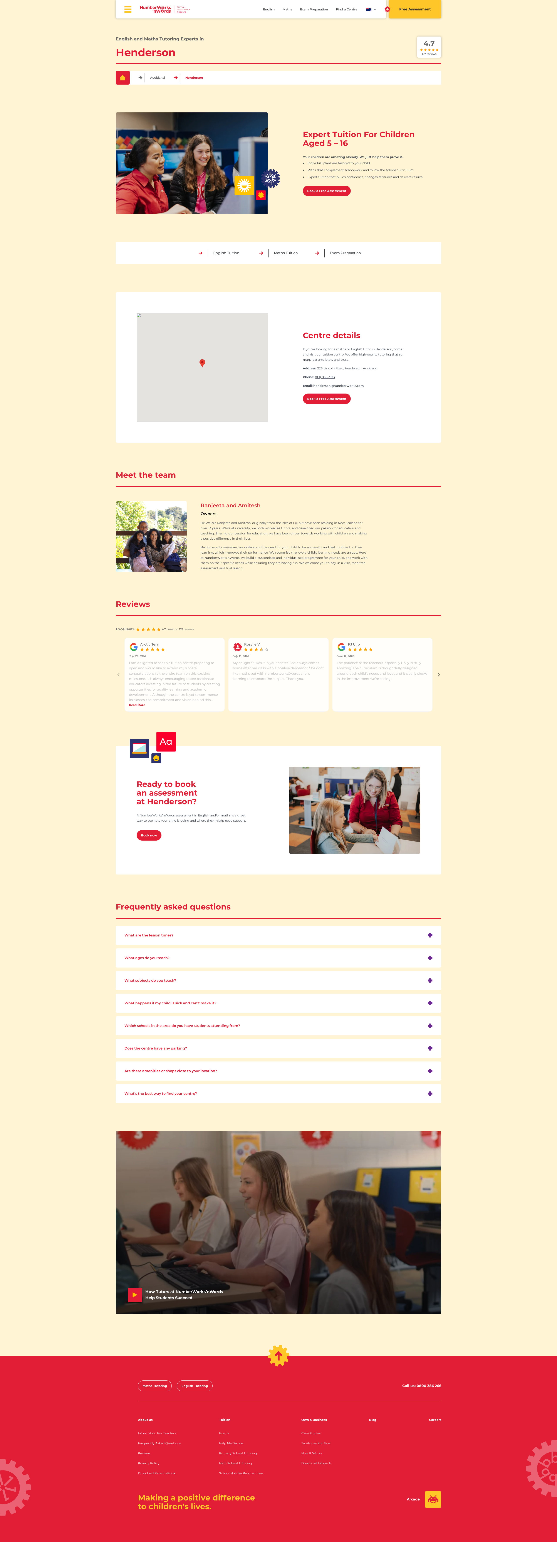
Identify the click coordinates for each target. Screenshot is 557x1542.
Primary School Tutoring (238, 1453)
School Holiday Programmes (241, 1473)
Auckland (157, 78)
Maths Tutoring (155, 1386)
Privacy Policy (148, 1463)
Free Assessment (415, 9)
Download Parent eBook (156, 1473)
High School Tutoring (235, 1463)
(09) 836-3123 (325, 377)
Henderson (194, 78)
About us (145, 1420)
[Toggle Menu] (127, 9)
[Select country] (371, 9)
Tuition (224, 1420)
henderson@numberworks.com (338, 386)
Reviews (144, 1453)
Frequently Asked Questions (159, 1443)
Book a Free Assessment (326, 191)
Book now (149, 835)
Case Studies (311, 1433)
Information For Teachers (157, 1433)
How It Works (311, 1453)
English (269, 9)
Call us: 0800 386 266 (421, 1386)
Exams (224, 1433)
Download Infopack (316, 1463)
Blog (372, 1420)
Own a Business (314, 1420)
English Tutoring (194, 1386)
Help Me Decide (231, 1443)
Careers (435, 1420)
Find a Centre (346, 9)
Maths (287, 9)
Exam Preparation (314, 9)
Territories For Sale (315, 1443)
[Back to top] (279, 1356)
